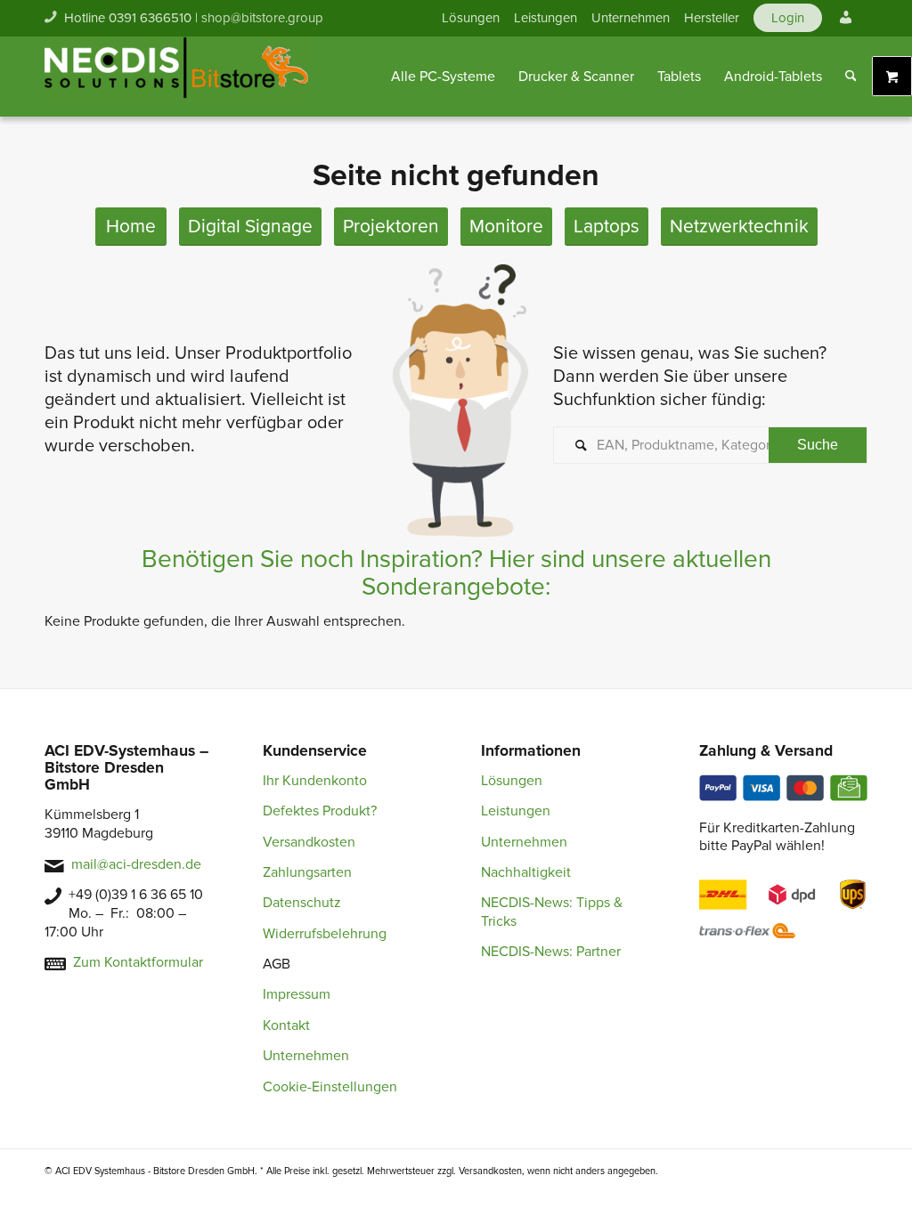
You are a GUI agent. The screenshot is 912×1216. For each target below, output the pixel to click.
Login (787, 18)
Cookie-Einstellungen (330, 1087)
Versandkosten (309, 842)
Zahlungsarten (307, 872)
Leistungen (545, 18)
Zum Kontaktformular (138, 962)
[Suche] (851, 76)
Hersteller (711, 18)
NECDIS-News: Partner (551, 952)
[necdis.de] (178, 76)
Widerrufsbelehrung (325, 934)
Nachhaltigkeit (526, 872)
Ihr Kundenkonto (315, 781)
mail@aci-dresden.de (136, 864)
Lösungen (471, 18)
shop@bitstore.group (262, 18)
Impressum (296, 994)
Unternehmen (630, 18)
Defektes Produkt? (320, 811)
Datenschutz (302, 903)
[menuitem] (471, 18)
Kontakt (286, 1025)
